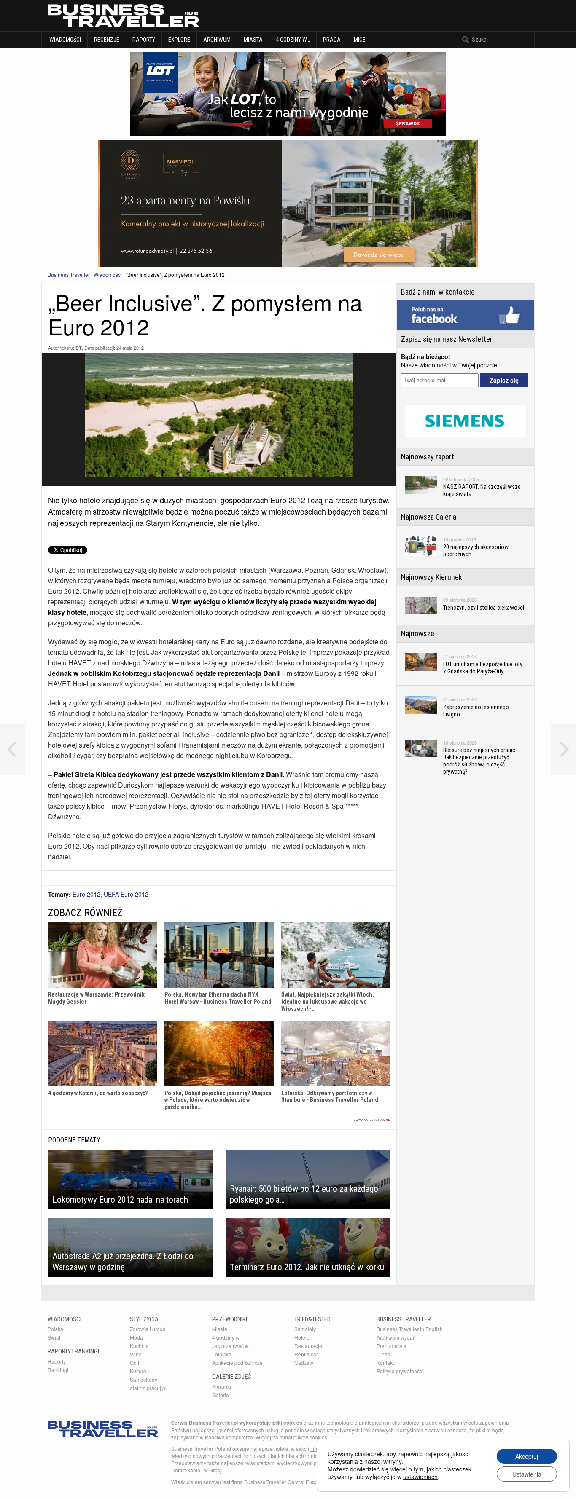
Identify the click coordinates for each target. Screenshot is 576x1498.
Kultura (138, 1371)
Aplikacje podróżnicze (237, 1362)
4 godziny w (226, 1337)
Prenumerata (391, 1345)
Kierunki (221, 1386)
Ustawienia (526, 1474)
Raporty (143, 39)
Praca (332, 39)
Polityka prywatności (400, 1371)
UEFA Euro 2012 (126, 894)
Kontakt (385, 1362)
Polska (55, 1328)
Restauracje (308, 1345)
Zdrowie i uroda (148, 1328)
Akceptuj (526, 1456)
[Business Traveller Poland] (123, 15)
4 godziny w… (293, 39)
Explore (179, 39)
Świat (54, 1337)
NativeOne (219, 1120)
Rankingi (58, 1369)
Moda (136, 1337)
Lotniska (221, 1354)
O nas (383, 1354)
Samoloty (305, 1328)
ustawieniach (420, 1476)
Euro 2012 (86, 894)
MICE (360, 39)
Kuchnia (139, 1345)
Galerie (220, 1395)
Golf (134, 1362)
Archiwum (217, 39)
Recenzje (106, 39)
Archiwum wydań (396, 1337)
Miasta (253, 39)
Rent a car (306, 1354)
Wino (136, 1354)
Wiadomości (64, 39)
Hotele (302, 1337)
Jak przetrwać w (230, 1345)
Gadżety (303, 1362)
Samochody (143, 1379)
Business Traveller (69, 274)
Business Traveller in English (410, 1328)
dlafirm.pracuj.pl (148, 1387)
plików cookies (310, 1437)
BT (78, 348)
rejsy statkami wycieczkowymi (278, 1462)
